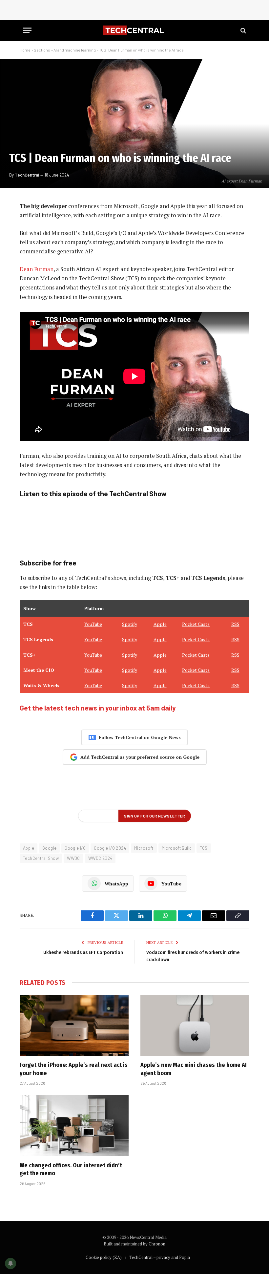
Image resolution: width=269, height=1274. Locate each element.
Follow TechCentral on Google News (140, 737)
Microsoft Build (177, 848)
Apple (160, 624)
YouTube (93, 624)
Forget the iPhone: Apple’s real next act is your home (74, 1068)
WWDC (73, 858)
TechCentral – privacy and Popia (159, 1257)
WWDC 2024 (100, 858)
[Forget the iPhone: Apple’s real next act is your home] (74, 1025)
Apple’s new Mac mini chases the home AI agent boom (193, 1068)
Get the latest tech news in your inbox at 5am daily (98, 708)
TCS (203, 848)
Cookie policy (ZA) (104, 1257)
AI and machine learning (74, 50)
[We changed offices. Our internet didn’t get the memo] (74, 1125)
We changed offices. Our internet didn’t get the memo (71, 1169)
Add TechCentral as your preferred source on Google (139, 757)
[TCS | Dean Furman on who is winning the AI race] (134, 123)
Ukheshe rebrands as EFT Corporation (83, 952)
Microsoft (144, 848)
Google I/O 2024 (110, 848)
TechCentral (27, 175)
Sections (42, 50)
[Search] (242, 30)
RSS (235, 624)
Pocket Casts (196, 624)
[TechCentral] (134, 30)
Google (49, 848)
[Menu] (27, 30)
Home (25, 50)
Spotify (129, 624)
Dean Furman (36, 269)
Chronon (157, 1244)
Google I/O (75, 848)
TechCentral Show (41, 858)
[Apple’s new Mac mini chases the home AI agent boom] (194, 1025)
